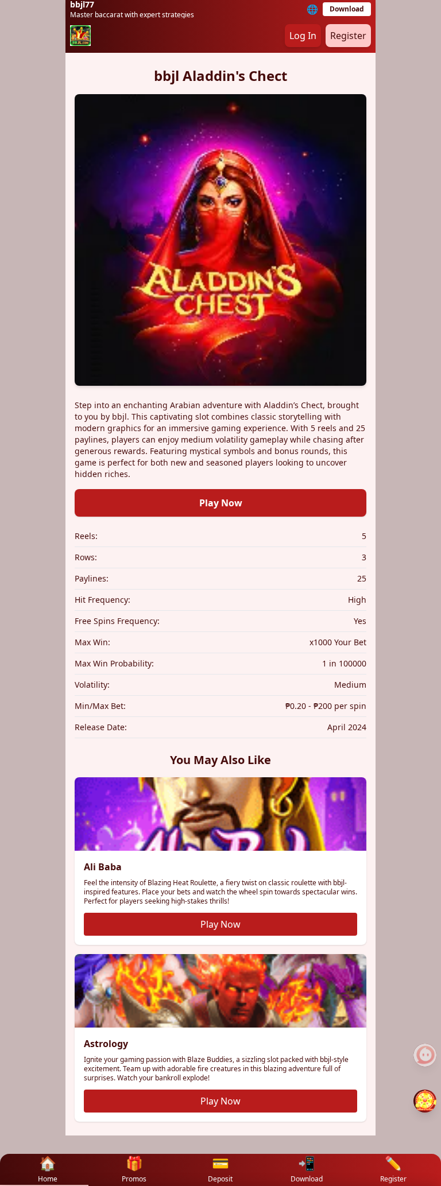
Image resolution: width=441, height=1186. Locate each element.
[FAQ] (424, 1055)
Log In (302, 35)
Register (348, 35)
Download (347, 9)
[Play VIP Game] (424, 1101)
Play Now (220, 503)
